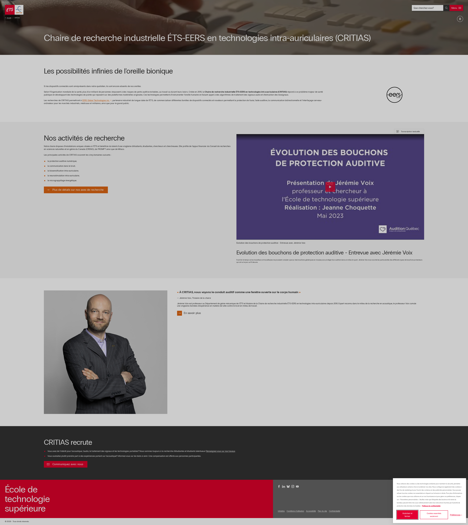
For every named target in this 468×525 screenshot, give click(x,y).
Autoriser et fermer (407, 515)
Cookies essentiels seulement (434, 514)
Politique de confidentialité (431, 506)
